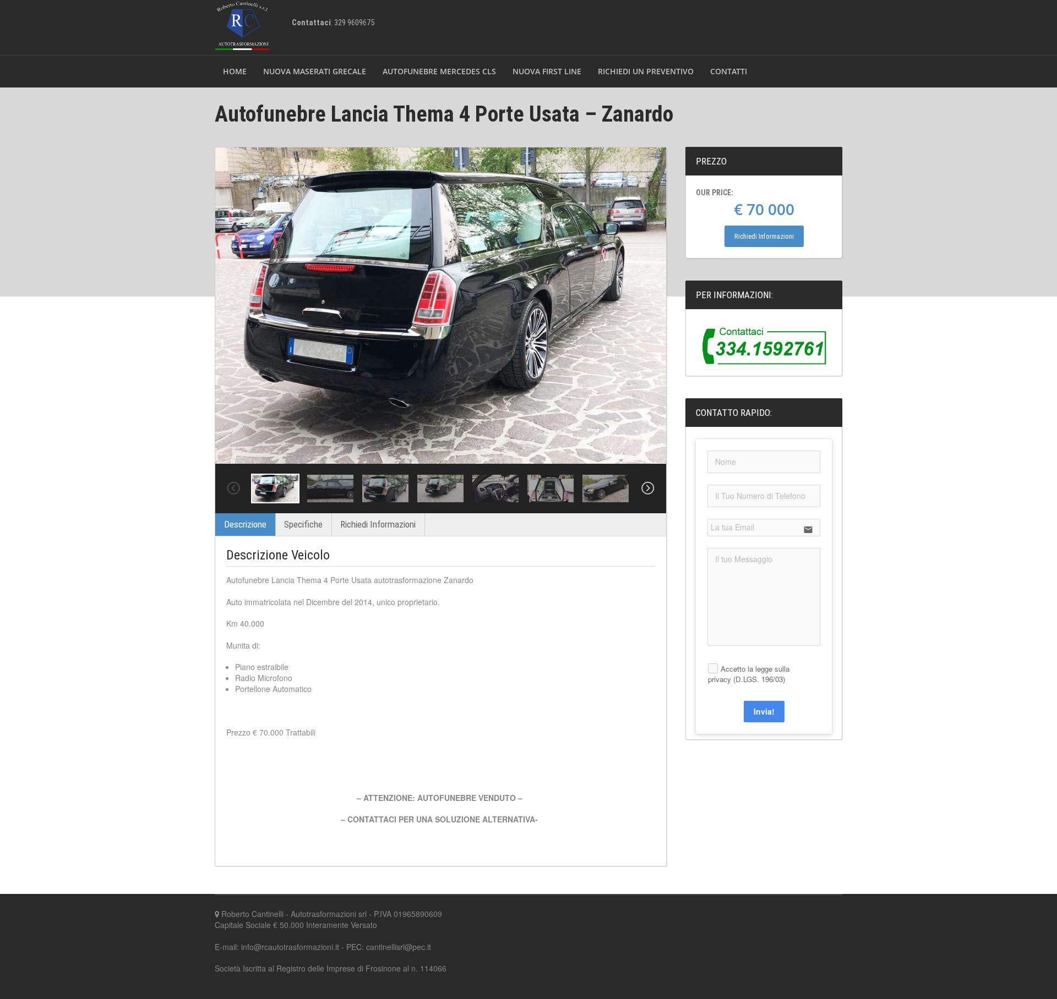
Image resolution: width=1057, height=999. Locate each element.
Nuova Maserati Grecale (314, 71)
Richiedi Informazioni (378, 524)
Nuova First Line (547, 71)
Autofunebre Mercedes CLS (439, 71)
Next (648, 488)
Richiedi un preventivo (646, 71)
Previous (233, 488)
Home (235, 71)
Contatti (728, 71)
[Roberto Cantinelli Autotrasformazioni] (242, 26)
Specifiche (303, 524)
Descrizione (245, 524)
